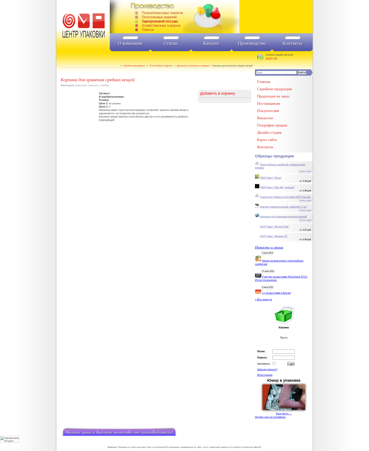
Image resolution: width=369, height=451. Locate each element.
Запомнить (263, 363)
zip (275, 58)
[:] (83, 25)
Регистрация (264, 375)
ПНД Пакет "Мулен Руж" (274, 226)
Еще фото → (284, 413)
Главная (263, 81)
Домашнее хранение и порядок (193, 65)
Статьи (171, 43)
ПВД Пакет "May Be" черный (277, 187)
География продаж (272, 125)
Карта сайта (267, 139)
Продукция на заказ (273, 96)
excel (269, 58)
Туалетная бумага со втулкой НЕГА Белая (285, 197)
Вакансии (265, 117)
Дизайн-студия (269, 132)
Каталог (211, 43)
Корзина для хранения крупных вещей (283, 216)
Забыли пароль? (267, 369)
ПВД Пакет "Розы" (271, 177)
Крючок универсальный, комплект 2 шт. (283, 206)
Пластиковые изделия (160, 65)
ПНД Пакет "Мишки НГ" (274, 236)
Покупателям (268, 110)
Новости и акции (269, 247)
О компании (130, 43)
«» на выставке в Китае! (276, 292)
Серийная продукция (134, 65)
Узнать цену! (305, 171)
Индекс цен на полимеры (270, 417)
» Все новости (263, 299)
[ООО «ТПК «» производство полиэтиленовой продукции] (119, 65)
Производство (252, 43)
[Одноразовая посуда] (184, 16)
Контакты (292, 43)
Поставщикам (268, 103)
